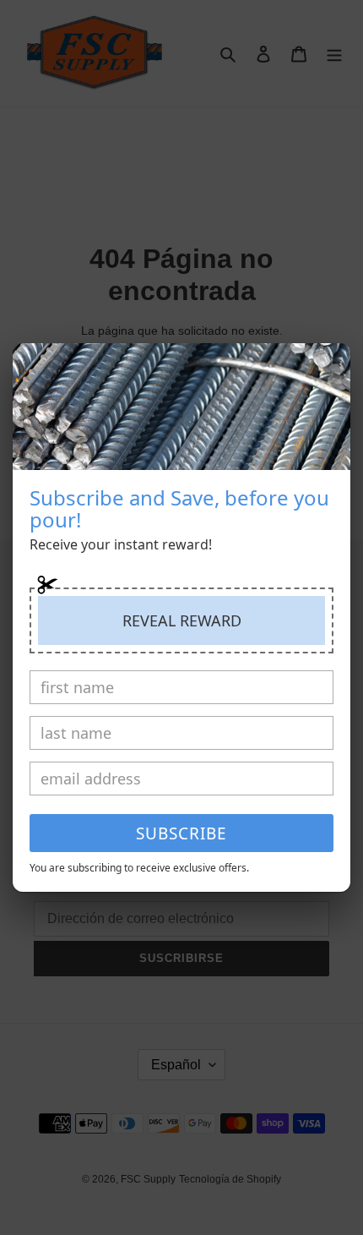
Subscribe (181, 833)
